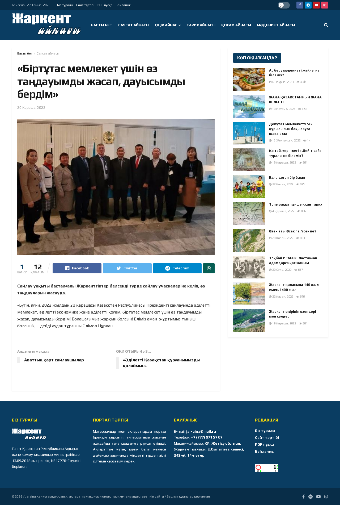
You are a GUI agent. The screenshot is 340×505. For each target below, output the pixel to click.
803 (302, 238)
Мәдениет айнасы (276, 25)
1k (308, 140)
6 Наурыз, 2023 (282, 82)
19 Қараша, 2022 (283, 162)
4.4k (302, 82)
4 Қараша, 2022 (282, 211)
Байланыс (123, 5)
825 (302, 184)
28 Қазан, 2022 (282, 238)
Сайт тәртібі (85, 5)
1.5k (304, 108)
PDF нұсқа (105, 5)
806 (303, 211)
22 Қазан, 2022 (282, 184)
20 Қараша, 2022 (31, 108)
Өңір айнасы (168, 25)
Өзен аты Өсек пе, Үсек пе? (292, 231)
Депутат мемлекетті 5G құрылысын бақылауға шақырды (290, 129)
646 (302, 296)
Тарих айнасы (200, 25)
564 (304, 323)
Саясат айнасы (133, 25)
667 (300, 269)
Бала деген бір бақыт (288, 178)
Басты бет (101, 25)
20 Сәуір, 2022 (281, 269)
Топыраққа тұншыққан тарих (295, 204)
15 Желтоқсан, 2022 (285, 140)
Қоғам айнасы (236, 25)
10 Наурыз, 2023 (283, 108)
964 (304, 162)
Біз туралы (65, 5)
